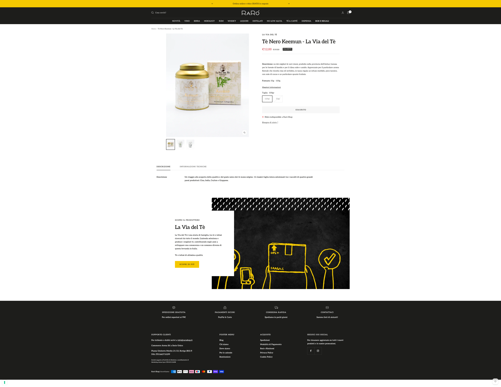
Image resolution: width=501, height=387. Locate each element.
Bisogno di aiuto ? (270, 122)
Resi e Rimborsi (267, 348)
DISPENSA (306, 21)
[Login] (343, 13)
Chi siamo (223, 344)
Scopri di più (187, 264)
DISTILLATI (258, 21)
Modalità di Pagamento (271, 344)
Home (153, 29)
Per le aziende (225, 353)
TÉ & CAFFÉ (291, 21)
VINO (187, 21)
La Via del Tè (269, 35)
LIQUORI (244, 21)
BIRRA (197, 21)
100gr (267, 99)
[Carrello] (348, 12)
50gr (278, 99)
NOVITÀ (176, 21)
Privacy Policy (266, 353)
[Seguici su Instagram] (318, 350)
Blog (221, 340)
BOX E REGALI (322, 21)
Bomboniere (225, 357)
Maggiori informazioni (271, 87)
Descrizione (163, 167)
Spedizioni (265, 340)
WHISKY (232, 21)
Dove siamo (224, 348)
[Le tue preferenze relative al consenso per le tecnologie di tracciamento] (4, 382)
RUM (221, 21)
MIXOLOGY (209, 21)
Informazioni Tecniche (193, 167)
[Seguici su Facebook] (310, 350)
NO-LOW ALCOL (274, 21)
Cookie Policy (266, 357)
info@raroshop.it (185, 340)
